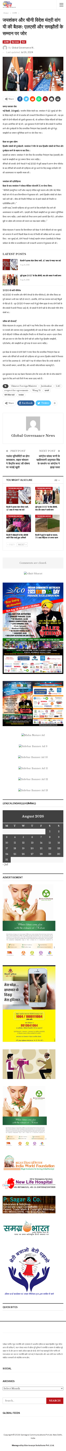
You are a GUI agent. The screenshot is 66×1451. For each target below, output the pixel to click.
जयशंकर (21, 395)
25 (15, 854)
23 (58, 848)
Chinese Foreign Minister (24, 386)
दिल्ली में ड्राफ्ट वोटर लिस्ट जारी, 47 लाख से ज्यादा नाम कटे (40, 260)
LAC (58, 386)
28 (41, 854)
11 (15, 842)
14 (41, 842)
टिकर (23, 42)
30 (58, 854)
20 (32, 848)
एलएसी (47, 390)
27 (32, 854)
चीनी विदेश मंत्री (9, 395)
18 (15, 848)
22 (49, 848)
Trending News (15, 488)
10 (6, 842)
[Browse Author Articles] (33, 423)
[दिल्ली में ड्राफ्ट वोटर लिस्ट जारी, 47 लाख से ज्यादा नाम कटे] (10, 264)
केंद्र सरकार (15, 42)
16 (59, 842)
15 (50, 842)
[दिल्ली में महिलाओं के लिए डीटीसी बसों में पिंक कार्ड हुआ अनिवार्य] (18, 523)
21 (41, 848)
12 (23, 842)
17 (7, 848)
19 (23, 848)
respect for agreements (16, 390)
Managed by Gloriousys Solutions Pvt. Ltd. (33, 1445)
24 (6, 854)
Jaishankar (46, 386)
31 (6, 859)
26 (23, 854)
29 (49, 854)
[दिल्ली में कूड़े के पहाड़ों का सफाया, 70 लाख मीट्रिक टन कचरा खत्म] (47, 523)
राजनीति (6, 42)
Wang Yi (36, 390)
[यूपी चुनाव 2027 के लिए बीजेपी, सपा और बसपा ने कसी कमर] (10, 279)
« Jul (5, 864)
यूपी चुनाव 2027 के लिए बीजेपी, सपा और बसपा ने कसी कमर (40, 275)
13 (32, 842)
